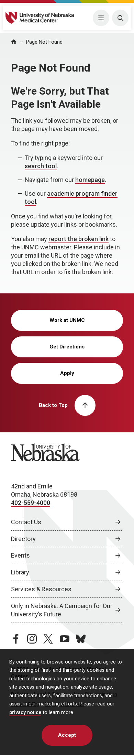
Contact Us (26, 522)
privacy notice (25, 712)
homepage (90, 179)
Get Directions (67, 347)
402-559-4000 (30, 502)
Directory (23, 538)
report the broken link (78, 238)
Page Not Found (44, 42)
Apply (67, 373)
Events (20, 555)
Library (20, 572)
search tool (41, 166)
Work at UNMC (67, 320)
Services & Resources (41, 589)
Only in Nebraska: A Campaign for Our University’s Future (61, 610)
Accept (67, 735)
